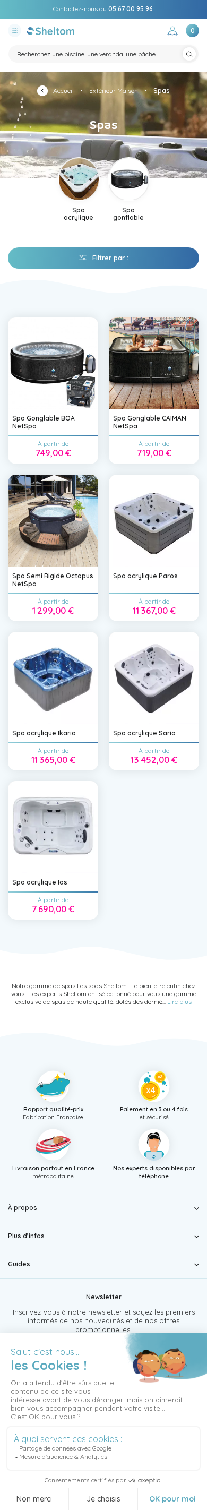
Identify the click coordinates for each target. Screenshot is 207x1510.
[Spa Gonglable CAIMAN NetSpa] (154, 363)
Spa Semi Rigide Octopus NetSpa (52, 580)
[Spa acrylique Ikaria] (53, 678)
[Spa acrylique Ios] (53, 827)
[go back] (45, 92)
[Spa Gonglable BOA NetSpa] (53, 363)
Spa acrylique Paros (145, 576)
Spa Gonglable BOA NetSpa (43, 422)
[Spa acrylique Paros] (154, 521)
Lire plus (179, 1002)
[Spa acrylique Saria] (154, 678)
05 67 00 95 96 (130, 9)
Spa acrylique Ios (39, 882)
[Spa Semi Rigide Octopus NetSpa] (53, 521)
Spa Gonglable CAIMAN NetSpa (149, 422)
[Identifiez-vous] (172, 32)
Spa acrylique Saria (144, 733)
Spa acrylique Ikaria (44, 733)
